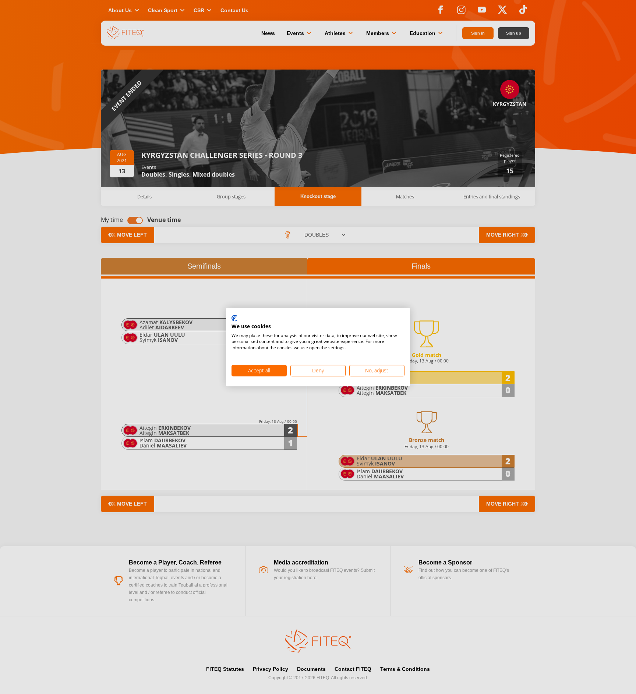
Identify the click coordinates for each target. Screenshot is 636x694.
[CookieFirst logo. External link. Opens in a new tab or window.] (234, 318)
